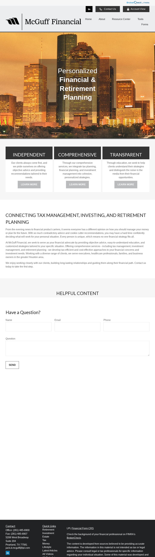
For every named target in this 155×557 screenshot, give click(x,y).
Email (57, 320)
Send (12, 365)
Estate (45, 536)
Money (46, 543)
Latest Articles (49, 550)
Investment (48, 533)
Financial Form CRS (83, 528)
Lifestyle (46, 547)
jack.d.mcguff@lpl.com (18, 548)
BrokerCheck (74, 538)
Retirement (48, 529)
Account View (138, 9)
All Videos (47, 554)
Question (10, 338)
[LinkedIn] (89, 9)
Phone (107, 320)
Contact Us (110, 9)
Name (9, 320)
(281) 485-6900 (21, 530)
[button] (88, 19)
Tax (44, 540)
